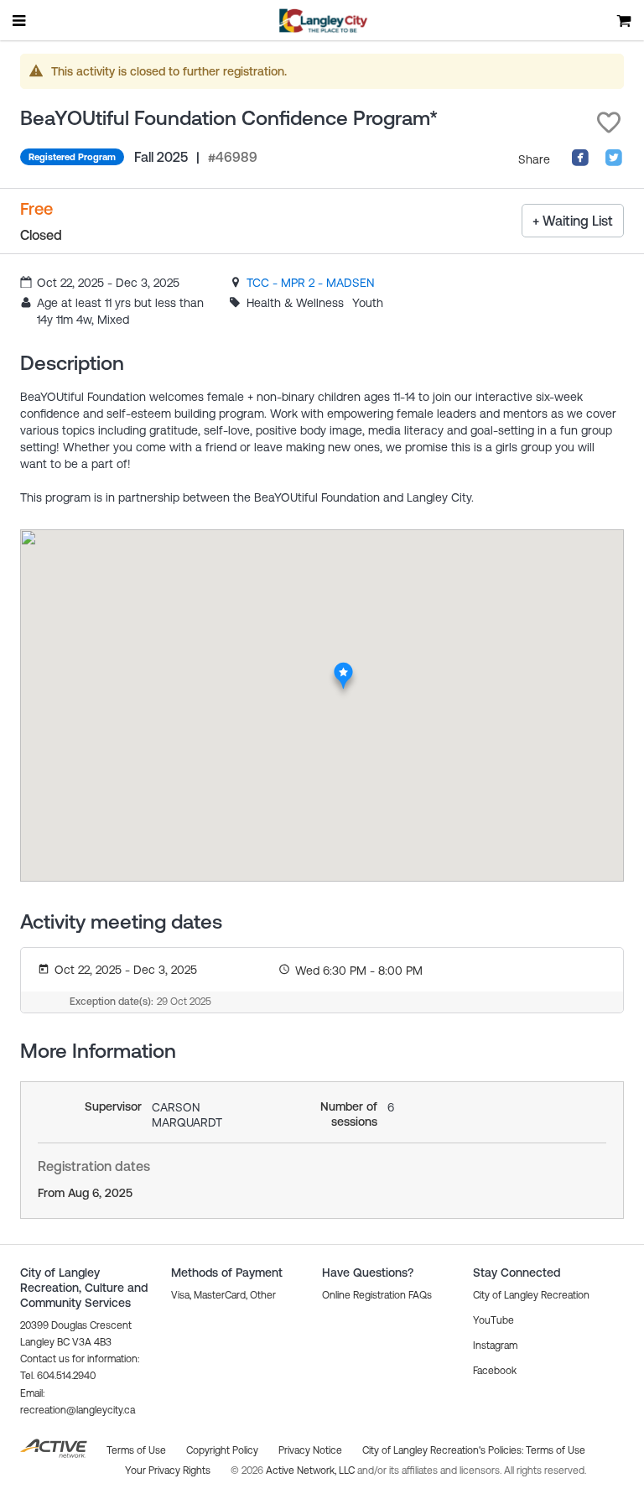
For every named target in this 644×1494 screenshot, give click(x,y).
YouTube (493, 1320)
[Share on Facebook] (580, 162)
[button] (609, 122)
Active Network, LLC (311, 1470)
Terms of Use (555, 1450)
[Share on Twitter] (614, 162)
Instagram (495, 1345)
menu (20, 20)
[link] (310, 282)
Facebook (495, 1371)
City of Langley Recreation (531, 1295)
